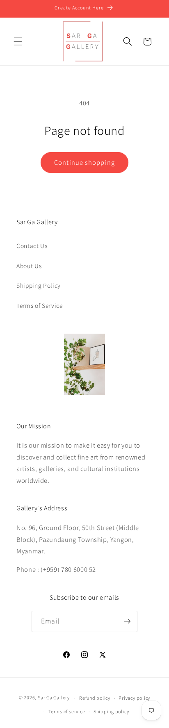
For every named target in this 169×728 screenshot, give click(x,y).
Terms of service (66, 711)
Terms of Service (39, 305)
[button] (18, 41)
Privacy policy (134, 698)
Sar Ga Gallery (54, 698)
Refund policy (94, 698)
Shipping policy (111, 711)
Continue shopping (84, 162)
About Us (28, 266)
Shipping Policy (38, 285)
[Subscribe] (127, 621)
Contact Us (32, 245)
